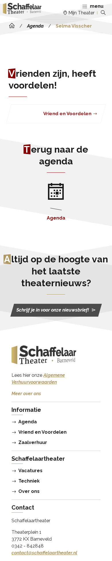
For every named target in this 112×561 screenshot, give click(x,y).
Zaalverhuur (32, 442)
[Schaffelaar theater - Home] (22, 9)
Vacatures (30, 470)
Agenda (27, 422)
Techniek (29, 481)
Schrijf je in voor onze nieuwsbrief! (52, 310)
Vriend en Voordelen (42, 432)
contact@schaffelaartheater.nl (44, 553)
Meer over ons (26, 393)
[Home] (12, 26)
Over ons (29, 491)
